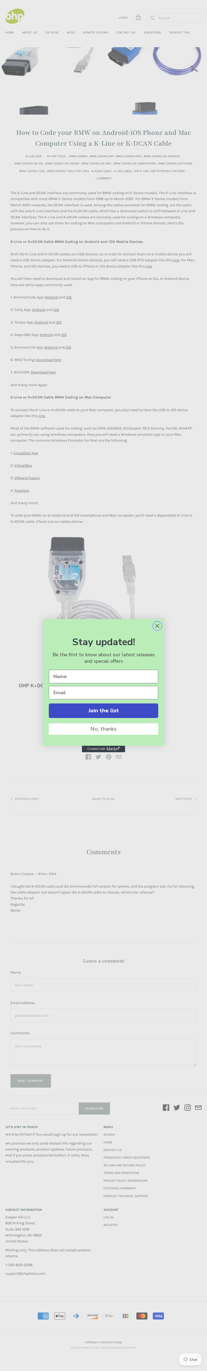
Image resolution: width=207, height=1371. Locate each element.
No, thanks (103, 729)
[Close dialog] (157, 626)
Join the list (103, 710)
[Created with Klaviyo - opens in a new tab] (103, 749)
